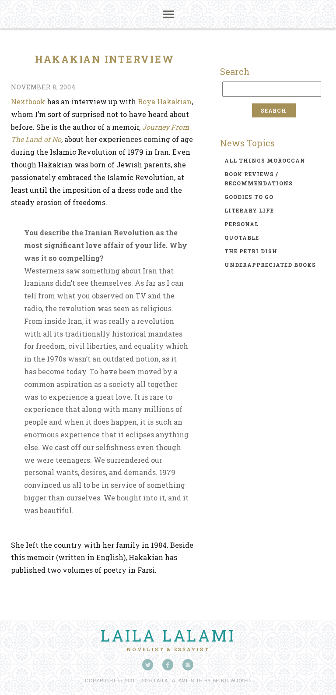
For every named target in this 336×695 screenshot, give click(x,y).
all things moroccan (264, 160)
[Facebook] (168, 664)
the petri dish (250, 251)
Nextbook (28, 101)
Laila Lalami (168, 635)
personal (241, 223)
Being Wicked (232, 680)
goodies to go (248, 196)
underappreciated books (270, 264)
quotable (241, 237)
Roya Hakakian (165, 101)
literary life (249, 210)
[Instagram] (188, 664)
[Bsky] (148, 664)
